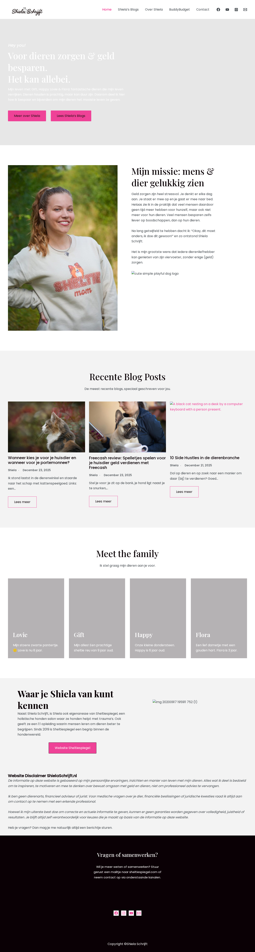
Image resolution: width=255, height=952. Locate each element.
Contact (202, 9)
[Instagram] (236, 9)
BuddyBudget (179, 9)
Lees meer (22, 502)
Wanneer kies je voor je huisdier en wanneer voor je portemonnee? (42, 460)
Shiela (12, 470)
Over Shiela (154, 9)
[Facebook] (218, 9)
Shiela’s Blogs (128, 9)
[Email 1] (245, 9)
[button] (27, 115)
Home (107, 9)
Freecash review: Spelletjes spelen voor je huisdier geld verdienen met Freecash (127, 462)
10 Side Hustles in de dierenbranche (204, 458)
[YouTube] (227, 9)
